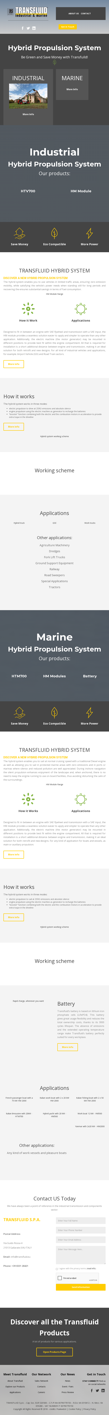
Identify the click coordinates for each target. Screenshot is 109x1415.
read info (91, 1268)
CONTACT (86, 13)
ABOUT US (74, 13)
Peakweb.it (61, 1409)
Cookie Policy (75, 1409)
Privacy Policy (89, 1409)
